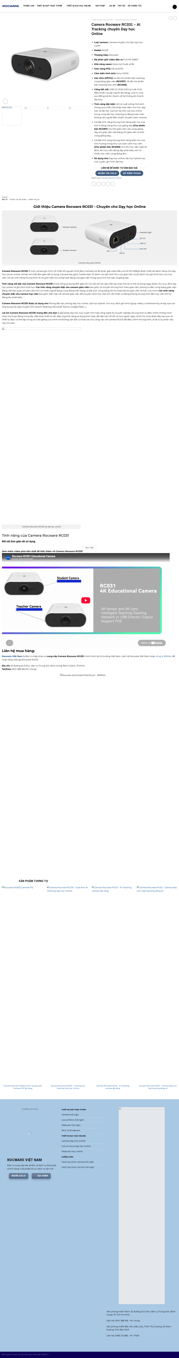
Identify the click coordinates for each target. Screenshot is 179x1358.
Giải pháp (100, 6)
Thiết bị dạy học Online (78, 6)
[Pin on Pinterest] (108, 184)
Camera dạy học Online (126, 20)
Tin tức (121, 6)
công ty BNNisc (164, 656)
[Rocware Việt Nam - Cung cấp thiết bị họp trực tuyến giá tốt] (10, 6)
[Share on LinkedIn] (113, 184)
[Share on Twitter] (98, 184)
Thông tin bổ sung (17, 199)
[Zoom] (5, 101)
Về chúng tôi (134, 6)
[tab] (4, 199)
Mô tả (4, 199)
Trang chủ (28, 6)
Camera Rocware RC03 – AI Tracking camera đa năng (112, 1087)
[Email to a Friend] (103, 184)
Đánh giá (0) (33, 199)
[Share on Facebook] (94, 184)
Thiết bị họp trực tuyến (49, 6)
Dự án (112, 6)
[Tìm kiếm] (175, 7)
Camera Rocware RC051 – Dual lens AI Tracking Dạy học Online (68, 1087)
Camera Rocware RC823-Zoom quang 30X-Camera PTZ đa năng (22, 1087)
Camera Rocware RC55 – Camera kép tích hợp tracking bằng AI (158, 1087)
